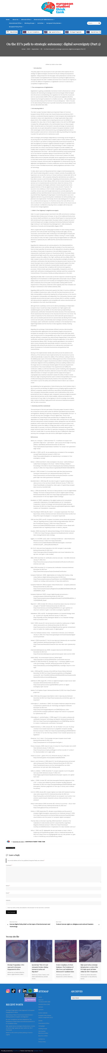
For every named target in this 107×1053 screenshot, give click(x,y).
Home (7, 19)
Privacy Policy (42, 1042)
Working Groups (29, 23)
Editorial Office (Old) (44, 1004)
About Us (15, 19)
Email (8, 893)
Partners (40, 1007)
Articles (40, 1021)
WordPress (16, 1051)
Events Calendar (42, 1013)
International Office (15, 23)
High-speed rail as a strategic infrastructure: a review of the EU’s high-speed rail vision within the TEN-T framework (20, 1028)
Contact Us (41, 1039)
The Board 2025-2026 (44, 1002)
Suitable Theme (38, 1051)
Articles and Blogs (10, 847)
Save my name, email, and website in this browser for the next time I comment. (29, 907)
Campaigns (41, 1026)
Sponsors (40, 1009)
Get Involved (41, 1031)
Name (8, 885)
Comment (9, 865)
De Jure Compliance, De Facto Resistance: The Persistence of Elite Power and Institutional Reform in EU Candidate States (20, 1021)
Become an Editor (43, 1033)
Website (8, 900)
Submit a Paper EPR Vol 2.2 (45, 1017)
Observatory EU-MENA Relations (43, 19)
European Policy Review (54, 23)
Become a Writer (43, 1036)
